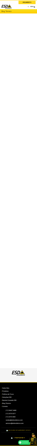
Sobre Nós (5, 388)
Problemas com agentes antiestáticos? (17, 177)
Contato (5, 406)
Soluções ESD (7, 397)
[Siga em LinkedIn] (5, 2)
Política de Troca (8, 394)
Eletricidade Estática (10, 249)
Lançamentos (8, 224)
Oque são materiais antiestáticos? (16, 155)
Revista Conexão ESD (9, 400)
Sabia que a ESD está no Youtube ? (16, 199)
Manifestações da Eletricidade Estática (17, 40)
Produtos (5, 391)
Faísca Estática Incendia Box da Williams (18, 297)
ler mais (6, 50)
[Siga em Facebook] (16, 379)
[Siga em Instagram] (2, 2)
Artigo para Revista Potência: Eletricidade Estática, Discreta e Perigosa (15, 276)
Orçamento (27, 2)
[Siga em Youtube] (25, 379)
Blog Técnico (6, 403)
